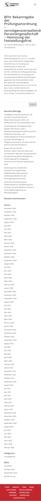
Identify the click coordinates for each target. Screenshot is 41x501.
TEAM (24, 487)
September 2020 (10, 423)
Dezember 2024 (10, 250)
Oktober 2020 (9, 420)
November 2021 (10, 375)
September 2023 (10, 298)
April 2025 (8, 236)
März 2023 (8, 319)
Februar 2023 (9, 323)
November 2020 (10, 416)
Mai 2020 (7, 437)
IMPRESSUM (24, 495)
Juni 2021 (7, 392)
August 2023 (9, 302)
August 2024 (9, 264)
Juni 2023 (7, 309)
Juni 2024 (7, 271)
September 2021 (10, 382)
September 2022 (10, 340)
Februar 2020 (9, 447)
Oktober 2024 (9, 257)
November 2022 (10, 333)
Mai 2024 (7, 274)
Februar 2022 (9, 364)
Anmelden (8, 466)
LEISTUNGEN (11, 490)
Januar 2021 (8, 409)
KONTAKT (13, 495)
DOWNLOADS (24, 492)
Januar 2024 (8, 288)
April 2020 (8, 440)
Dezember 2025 (10, 208)
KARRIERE (12, 492)
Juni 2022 (7, 350)
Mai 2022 (7, 354)
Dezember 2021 (10, 371)
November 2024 (10, 253)
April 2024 (8, 278)
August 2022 (9, 343)
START (7, 487)
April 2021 (8, 399)
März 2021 (8, 402)
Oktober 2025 (9, 215)
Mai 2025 (7, 233)
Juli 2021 (7, 388)
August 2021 (9, 385)
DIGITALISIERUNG (25, 490)
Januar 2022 (8, 368)
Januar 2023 (8, 326)
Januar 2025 (8, 246)
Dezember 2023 (10, 291)
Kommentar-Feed (10, 473)
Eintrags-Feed (9, 469)
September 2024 (10, 260)
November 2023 (10, 295)
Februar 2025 (9, 243)
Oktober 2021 (9, 378)
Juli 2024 (7, 267)
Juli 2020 (7, 430)
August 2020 (9, 427)
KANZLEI (16, 487)
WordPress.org (9, 476)
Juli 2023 (7, 305)
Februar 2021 (9, 406)
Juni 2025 (7, 229)
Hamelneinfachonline (15, 45)
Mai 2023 (7, 312)
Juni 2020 (7, 433)
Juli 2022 (7, 347)
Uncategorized (9, 47)
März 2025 (8, 240)
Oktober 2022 (9, 337)
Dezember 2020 (10, 413)
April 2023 (8, 316)
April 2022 (8, 357)
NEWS (31, 487)
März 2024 (8, 281)
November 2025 (10, 212)
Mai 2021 (7, 395)
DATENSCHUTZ (19, 498)
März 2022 (8, 361)
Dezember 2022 (10, 330)
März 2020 (8, 444)
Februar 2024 (9, 285)
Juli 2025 (7, 226)
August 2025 (9, 222)
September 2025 (10, 219)
